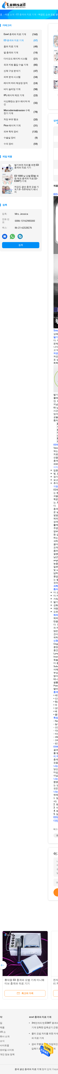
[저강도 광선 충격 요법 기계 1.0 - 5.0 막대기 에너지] (7, 189)
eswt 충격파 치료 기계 (21, 34)
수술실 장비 (21, 137)
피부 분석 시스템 (21, 77)
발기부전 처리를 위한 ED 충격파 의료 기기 (26, 166)
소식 (2, 1041)
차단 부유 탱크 (21, 119)
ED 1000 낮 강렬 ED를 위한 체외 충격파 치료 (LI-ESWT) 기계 (26, 178)
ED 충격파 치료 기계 (21, 40)
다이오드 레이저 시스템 (21, 58)
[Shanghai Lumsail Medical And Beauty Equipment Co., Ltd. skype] (20, 236)
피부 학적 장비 (21, 131)
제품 (2, 1027)
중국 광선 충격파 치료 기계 (28, 1069)
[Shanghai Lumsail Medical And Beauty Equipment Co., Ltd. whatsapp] (12, 236)
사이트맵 (4, 1045)
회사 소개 (5, 1036)
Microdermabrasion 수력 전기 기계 (21, 112)
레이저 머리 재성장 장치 (21, 83)
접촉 (21, 245)
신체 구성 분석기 (21, 71)
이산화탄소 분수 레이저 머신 (21, 103)
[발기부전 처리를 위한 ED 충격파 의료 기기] (7, 168)
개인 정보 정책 (7, 1054)
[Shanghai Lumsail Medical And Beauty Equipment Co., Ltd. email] (4, 236)
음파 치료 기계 (21, 46)
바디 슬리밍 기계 (21, 89)
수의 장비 (21, 143)
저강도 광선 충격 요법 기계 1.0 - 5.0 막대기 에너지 (26, 189)
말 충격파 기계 (21, 52)
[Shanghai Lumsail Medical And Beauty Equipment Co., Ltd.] (14, 5)
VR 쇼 (3, 1032)
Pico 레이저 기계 (21, 125)
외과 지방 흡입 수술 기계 (21, 64)
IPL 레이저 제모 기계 (21, 95)
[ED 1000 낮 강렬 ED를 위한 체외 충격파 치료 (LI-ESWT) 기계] (7, 178)
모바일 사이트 (7, 1050)
